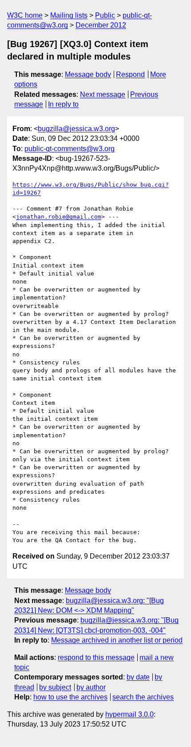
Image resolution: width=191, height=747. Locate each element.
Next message (102, 94)
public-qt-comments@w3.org (69, 148)
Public (105, 15)
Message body (88, 74)
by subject (55, 687)
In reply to (63, 104)
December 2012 (101, 25)
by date (138, 677)
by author (91, 687)
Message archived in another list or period (117, 640)
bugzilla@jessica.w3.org (76, 128)
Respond (130, 74)
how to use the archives (70, 697)
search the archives (143, 697)
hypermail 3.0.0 (129, 714)
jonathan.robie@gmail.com (58, 216)
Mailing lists (69, 15)
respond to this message (96, 657)
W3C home (25, 15)
